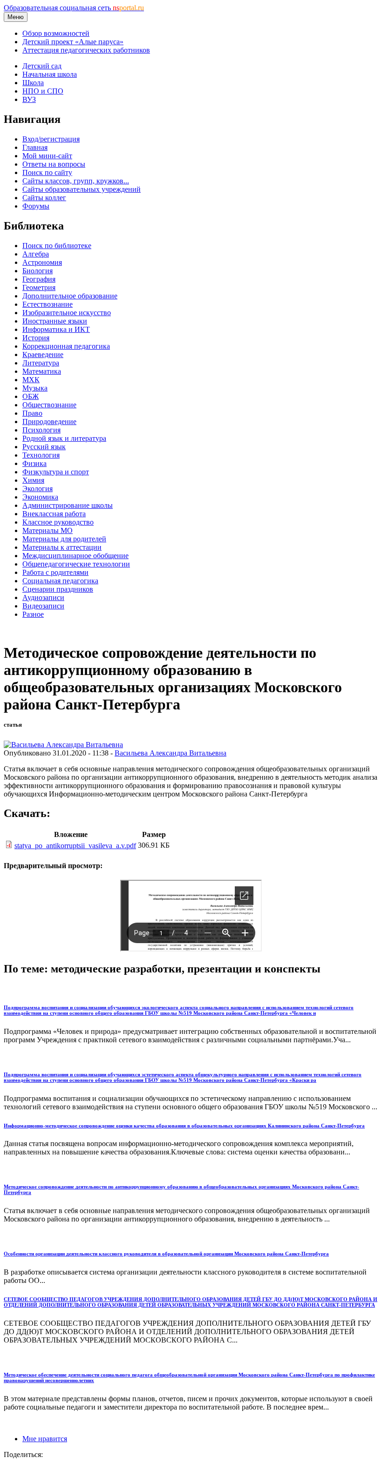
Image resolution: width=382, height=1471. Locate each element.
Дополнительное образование (69, 296)
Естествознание (47, 304)
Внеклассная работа (54, 514)
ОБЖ (30, 396)
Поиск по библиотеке (56, 246)
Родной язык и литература (64, 438)
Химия (33, 480)
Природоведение (49, 421)
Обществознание (49, 405)
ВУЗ (29, 99)
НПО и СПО (42, 91)
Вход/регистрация (51, 139)
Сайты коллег (44, 198)
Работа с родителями (55, 572)
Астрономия (42, 262)
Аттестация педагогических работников (86, 50)
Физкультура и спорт (55, 472)
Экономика (40, 497)
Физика (34, 463)
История (35, 338)
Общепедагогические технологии (76, 564)
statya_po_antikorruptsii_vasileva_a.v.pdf (75, 846)
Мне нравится (44, 1439)
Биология (37, 271)
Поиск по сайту (47, 172)
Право (32, 413)
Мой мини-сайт (47, 156)
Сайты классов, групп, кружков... (75, 181)
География (38, 279)
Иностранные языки (54, 321)
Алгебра (35, 254)
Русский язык (44, 447)
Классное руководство (58, 522)
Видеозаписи (43, 606)
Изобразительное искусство (66, 313)
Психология (41, 430)
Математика (41, 371)
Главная (35, 147)
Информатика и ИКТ (56, 329)
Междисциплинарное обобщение (75, 556)
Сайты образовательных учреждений (81, 189)
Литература (40, 363)
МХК (31, 380)
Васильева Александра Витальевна (170, 753)
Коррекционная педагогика (66, 346)
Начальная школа (49, 74)
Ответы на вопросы (53, 164)
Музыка (35, 388)
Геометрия (38, 287)
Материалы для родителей (64, 539)
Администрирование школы (67, 505)
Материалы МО (47, 530)
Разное (33, 614)
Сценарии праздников (57, 589)
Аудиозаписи (43, 597)
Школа (33, 83)
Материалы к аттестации (62, 547)
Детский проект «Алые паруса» (72, 42)
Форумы (35, 206)
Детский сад (41, 66)
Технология (41, 455)
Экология (37, 489)
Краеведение (42, 354)
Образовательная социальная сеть (74, 8)
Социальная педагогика (60, 581)
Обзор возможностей (55, 33)
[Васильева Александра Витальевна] (63, 745)
